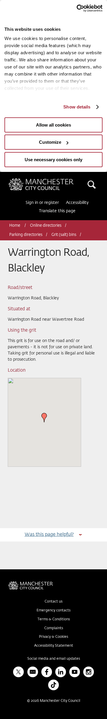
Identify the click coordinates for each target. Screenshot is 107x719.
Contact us (53, 601)
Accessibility (77, 203)
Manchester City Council (51, 180)
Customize (50, 142)
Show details (76, 106)
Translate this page (57, 211)
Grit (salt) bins (63, 235)
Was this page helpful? (49, 534)
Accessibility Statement (53, 646)
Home (15, 226)
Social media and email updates (53, 659)
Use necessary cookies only (53, 159)
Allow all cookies (53, 124)
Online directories (46, 226)
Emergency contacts (53, 610)
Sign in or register (42, 203)
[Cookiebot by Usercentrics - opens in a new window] (77, 8)
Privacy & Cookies (53, 637)
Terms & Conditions (53, 619)
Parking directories (26, 235)
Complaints (53, 628)
